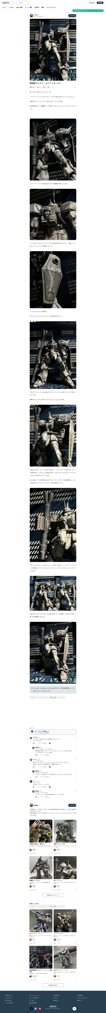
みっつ (34, 781)
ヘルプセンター (52, 7)
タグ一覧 (31, 1000)
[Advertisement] (53, 711)
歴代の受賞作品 (33, 1002)
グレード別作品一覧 (34, 998)
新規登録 (100, 2)
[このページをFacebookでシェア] (35, 1008)
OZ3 (33, 939)
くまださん (59, 939)
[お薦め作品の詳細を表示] (75, 87)
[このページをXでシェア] (31, 1008)
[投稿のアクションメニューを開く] (51, 853)
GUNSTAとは (8, 995)
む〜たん (35, 759)
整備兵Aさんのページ (53, 895)
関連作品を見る (53, 985)
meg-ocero (35, 975)
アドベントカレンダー (34, 995)
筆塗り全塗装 (53, 697)
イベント (28, 7)
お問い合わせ (8, 1000)
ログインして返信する (42, 743)
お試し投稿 (19, 7)
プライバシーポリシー (82, 998)
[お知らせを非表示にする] (101, 10)
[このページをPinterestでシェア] (40, 1008)
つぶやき (11, 7)
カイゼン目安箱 (9, 1002)
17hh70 (35, 737)
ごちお (58, 975)
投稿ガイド (79, 1000)
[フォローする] (72, 15)
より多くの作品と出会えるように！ (81, 10)
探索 (42, 7)
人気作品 (36, 7)
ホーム (4, 7)
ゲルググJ (33, 697)
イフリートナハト (42, 697)
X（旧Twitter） (56, 995)
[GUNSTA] (5, 3)
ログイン (92, 2)
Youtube (55, 998)
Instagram (55, 1000)
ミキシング (61, 697)
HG (34, 16)
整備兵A (36, 15)
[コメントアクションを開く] (75, 737)
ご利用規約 (79, 995)
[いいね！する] (74, 1009)
